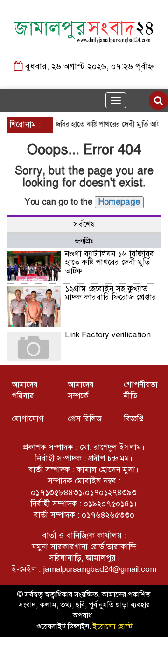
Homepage (119, 202)
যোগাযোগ (28, 419)
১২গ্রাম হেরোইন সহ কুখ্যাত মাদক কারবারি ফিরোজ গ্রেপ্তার (110, 293)
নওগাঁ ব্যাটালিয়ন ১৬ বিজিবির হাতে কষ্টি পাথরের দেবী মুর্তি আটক (109, 262)
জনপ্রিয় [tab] (84, 241)
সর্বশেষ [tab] (84, 224)
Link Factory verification (108, 335)
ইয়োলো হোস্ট (113, 626)
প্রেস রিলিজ (85, 419)
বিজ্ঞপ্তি (134, 419)
